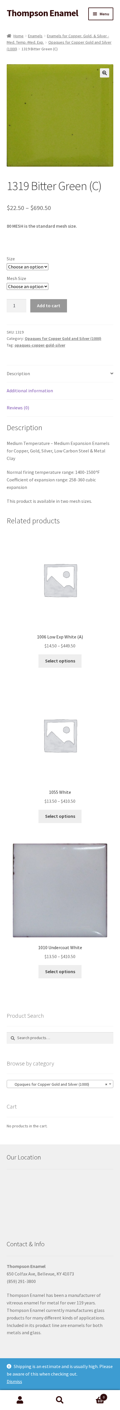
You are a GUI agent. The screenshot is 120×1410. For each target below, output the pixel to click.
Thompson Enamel (42, 13)
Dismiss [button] (14, 1381)
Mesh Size (16, 278)
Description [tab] (18, 373)
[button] (104, 73)
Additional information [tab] (30, 390)
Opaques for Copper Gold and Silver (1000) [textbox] (58, 1084)
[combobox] (60, 1084)
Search (60, 1400)
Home (18, 35)
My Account (20, 1400)
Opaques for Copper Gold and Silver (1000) (63, 338)
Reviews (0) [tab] (18, 408)
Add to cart (48, 305)
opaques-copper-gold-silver (40, 345)
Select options (60, 661)
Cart (92, 1395)
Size (11, 259)
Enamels (35, 35)
